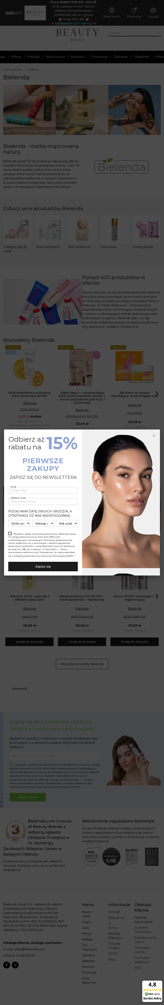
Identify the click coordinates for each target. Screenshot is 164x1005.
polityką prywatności (25, 556)
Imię (13, 486)
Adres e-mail (18, 497)
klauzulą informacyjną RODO (57, 556)
